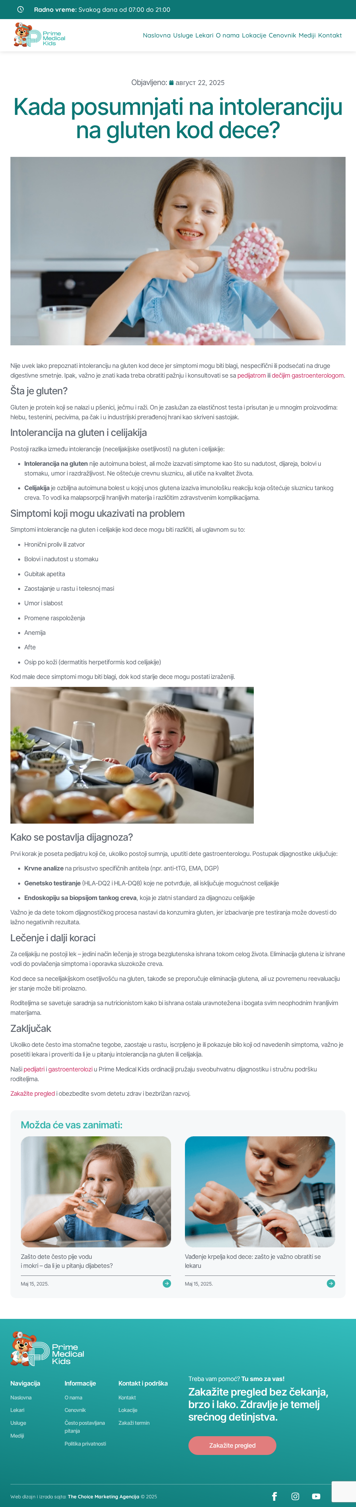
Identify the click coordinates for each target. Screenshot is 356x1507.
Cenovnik (282, 35)
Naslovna (157, 35)
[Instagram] (295, 1496)
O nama (228, 35)
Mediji (307, 35)
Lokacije (254, 35)
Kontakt (330, 35)
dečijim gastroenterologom (308, 375)
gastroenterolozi (70, 1069)
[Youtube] (316, 1496)
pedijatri (34, 1069)
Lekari (204, 35)
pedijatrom (251, 375)
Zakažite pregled (32, 1093)
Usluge (183, 35)
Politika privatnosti (85, 1443)
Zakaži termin (134, 1423)
